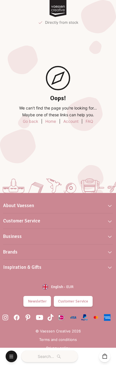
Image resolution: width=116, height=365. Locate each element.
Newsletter (37, 301)
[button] (58, 206)
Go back (30, 121)
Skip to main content (25, 9)
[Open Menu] (11, 356)
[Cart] (104, 356)
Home (50, 121)
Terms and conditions (58, 339)
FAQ (89, 121)
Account (71, 121)
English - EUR (62, 286)
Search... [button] (46, 356)
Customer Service (73, 301)
